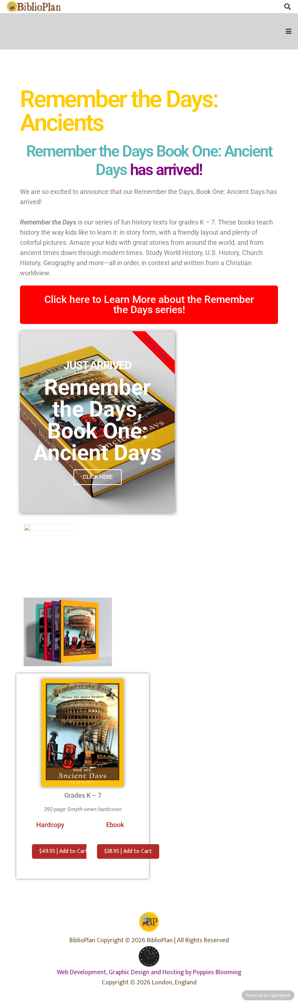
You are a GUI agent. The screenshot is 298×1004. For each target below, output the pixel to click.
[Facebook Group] (244, 6)
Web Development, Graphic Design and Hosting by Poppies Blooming (149, 972)
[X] (259, 6)
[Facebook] (230, 6)
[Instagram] (273, 6)
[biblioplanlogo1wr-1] (34, 6)
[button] (287, 6)
